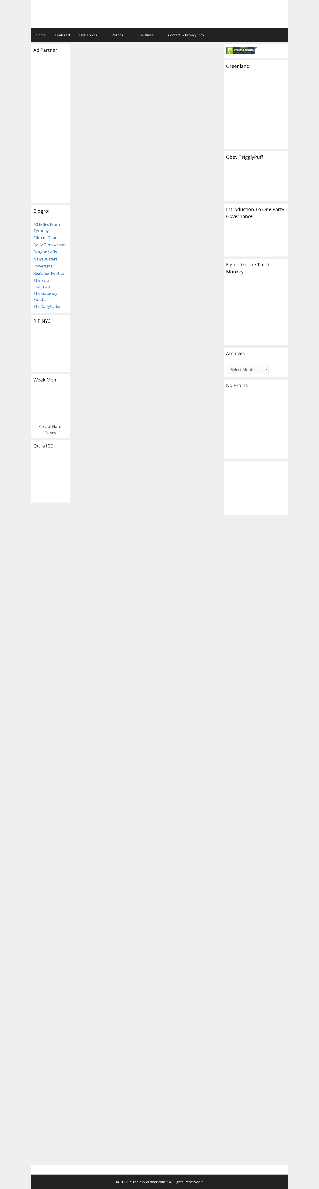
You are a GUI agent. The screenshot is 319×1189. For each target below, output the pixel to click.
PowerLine (43, 266)
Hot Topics (88, 35)
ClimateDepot (46, 237)
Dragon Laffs (45, 251)
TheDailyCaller (47, 306)
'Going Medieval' (94, 297)
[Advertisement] (226, 10)
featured (123, 439)
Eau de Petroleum (180, 672)
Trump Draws (92, 801)
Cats (85, 433)
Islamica (97, 433)
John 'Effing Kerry (188, 1145)
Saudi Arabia (142, 302)
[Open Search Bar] (281, 35)
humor (97, 811)
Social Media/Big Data (175, 644)
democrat (165, 1145)
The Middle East (170, 1140)
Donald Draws (117, 806)
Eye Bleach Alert (95, 280)
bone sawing (201, 620)
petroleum (166, 1150)
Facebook (186, 649)
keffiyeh (92, 302)
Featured (62, 35)
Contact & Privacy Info (186, 35)
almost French (200, 700)
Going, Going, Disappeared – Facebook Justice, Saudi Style (179, 333)
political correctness (115, 302)
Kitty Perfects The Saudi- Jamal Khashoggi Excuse (105, 329)
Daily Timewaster (49, 244)
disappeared (167, 649)
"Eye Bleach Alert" (123, 297)
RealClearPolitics (48, 273)
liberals (109, 811)
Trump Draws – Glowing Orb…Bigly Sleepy (106, 681)
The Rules (146, 35)
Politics (117, 35)
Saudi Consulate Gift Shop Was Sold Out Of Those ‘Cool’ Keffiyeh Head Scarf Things (145, 80)
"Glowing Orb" (93, 806)
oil (154, 1150)
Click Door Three (92, 106)
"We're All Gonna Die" (187, 297)
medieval (185, 112)
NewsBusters (45, 259)
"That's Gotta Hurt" (153, 297)
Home (41, 35)
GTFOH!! (110, 292)
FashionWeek (92, 292)
